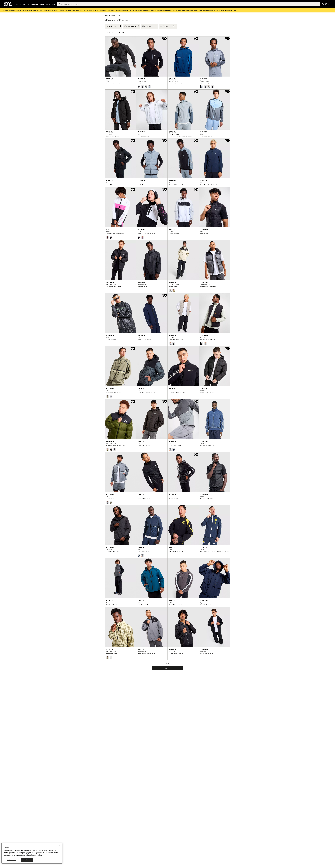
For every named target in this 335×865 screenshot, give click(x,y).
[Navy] (139, 555)
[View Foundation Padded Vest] (183, 313)
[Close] (60, 845)
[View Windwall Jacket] (152, 260)
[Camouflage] (107, 657)
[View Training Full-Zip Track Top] (183, 158)
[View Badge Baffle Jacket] (152, 419)
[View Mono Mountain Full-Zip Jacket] (152, 627)
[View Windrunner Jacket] (214, 110)
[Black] (139, 86)
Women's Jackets (130, 26)
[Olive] (107, 449)
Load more (167, 668)
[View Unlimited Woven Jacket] (120, 56)
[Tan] (107, 396)
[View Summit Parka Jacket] (120, 110)
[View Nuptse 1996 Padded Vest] (214, 260)
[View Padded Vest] (152, 158)
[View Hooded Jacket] (120, 158)
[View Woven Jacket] (120, 472)
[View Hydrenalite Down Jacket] (120, 260)
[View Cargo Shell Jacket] (214, 578)
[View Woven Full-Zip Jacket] (152, 313)
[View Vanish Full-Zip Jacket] (214, 56)
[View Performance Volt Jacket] (120, 366)
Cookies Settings (11, 860)
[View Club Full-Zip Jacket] (152, 110)
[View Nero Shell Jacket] (152, 578)
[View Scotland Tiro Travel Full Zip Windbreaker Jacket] (214, 525)
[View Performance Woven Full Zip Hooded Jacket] (183, 110)
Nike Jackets (146, 26)
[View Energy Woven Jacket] (183, 578)
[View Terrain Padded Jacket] (214, 366)
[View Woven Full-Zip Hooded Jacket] (120, 207)
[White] (107, 237)
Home (106, 15)
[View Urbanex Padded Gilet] (214, 472)
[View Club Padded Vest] (120, 578)
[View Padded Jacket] (183, 472)
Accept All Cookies (27, 860)
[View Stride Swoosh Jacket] (120, 313)
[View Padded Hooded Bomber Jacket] (152, 366)
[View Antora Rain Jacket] (183, 260)
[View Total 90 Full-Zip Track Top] (183, 525)
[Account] (322, 4)
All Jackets (164, 26)
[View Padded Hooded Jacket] (183, 627)
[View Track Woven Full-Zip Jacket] (214, 158)
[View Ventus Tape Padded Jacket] (183, 366)
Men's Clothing (111, 26)
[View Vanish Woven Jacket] (152, 56)
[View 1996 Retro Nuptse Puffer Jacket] (120, 419)
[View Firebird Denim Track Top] (214, 419)
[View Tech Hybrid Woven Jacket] (183, 56)
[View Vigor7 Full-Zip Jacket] (152, 472)
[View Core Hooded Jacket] (183, 419)
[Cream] (170, 290)
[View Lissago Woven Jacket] (183, 207)
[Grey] (201, 86)
